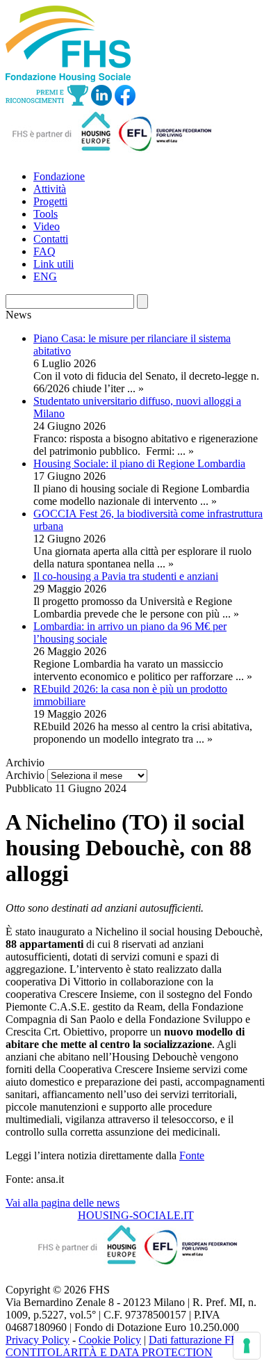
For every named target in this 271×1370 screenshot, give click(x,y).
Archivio (25, 775)
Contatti (50, 239)
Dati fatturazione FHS (197, 1340)
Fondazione (59, 176)
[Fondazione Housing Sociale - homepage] (68, 78)
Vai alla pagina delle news (63, 1203)
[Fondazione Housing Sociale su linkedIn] (101, 102)
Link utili (53, 264)
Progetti (50, 201)
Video (46, 226)
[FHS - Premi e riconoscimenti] (47, 102)
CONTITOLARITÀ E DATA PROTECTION (109, 1352)
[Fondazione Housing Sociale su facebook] (125, 102)
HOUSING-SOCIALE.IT (136, 1215)
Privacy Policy (37, 1340)
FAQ (44, 251)
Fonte (191, 1155)
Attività (49, 189)
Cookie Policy (110, 1340)
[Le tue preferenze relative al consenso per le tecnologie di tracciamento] (246, 1345)
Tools (45, 214)
